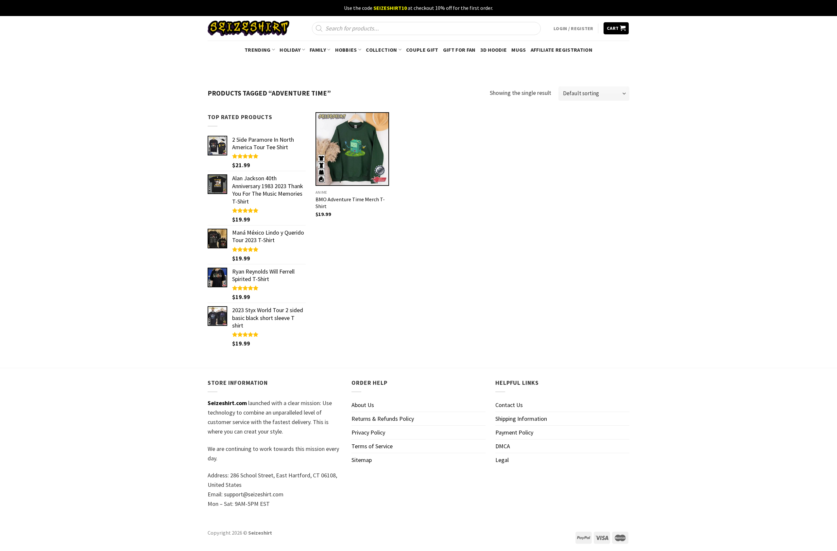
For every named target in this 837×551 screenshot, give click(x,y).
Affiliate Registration (561, 49)
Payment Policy (514, 432)
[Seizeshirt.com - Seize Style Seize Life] (248, 28)
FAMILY (318, 49)
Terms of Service (372, 446)
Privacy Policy (368, 432)
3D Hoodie (493, 49)
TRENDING (258, 49)
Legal (502, 460)
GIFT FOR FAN (459, 49)
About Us (362, 405)
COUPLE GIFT (422, 49)
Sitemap (361, 460)
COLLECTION (381, 49)
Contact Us (509, 405)
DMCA (502, 446)
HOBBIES (346, 49)
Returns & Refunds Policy (382, 418)
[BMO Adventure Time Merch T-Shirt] (352, 149)
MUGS (518, 49)
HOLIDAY (290, 49)
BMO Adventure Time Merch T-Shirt (350, 202)
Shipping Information (521, 418)
